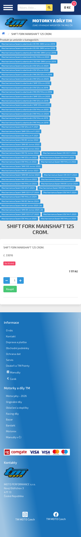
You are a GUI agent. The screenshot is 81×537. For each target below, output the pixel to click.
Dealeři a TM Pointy (17, 365)
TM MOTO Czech (25, 519)
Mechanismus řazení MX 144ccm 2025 (58, 218)
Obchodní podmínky (17, 348)
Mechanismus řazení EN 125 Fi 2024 (18, 188)
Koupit (10, 289)
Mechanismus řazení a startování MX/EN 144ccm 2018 (27, 92)
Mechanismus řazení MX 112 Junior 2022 (20, 153)
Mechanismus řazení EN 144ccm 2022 (19, 162)
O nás (9, 330)
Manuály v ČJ (13, 437)
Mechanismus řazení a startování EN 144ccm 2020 (25, 109)
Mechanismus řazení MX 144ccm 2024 (19, 197)
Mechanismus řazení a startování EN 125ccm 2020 (25, 66)
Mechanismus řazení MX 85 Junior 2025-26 (22, 205)
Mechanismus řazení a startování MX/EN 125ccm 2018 (27, 74)
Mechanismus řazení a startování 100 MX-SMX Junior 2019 (29, 61)
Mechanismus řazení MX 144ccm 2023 (19, 183)
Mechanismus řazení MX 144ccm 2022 (58, 162)
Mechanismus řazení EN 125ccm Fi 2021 (20, 127)
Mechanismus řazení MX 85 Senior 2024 (20, 201)
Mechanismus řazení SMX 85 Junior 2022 (21, 144)
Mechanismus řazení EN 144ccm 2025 (19, 218)
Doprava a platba (16, 342)
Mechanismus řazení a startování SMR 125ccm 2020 (26, 96)
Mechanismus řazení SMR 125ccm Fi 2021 (21, 131)
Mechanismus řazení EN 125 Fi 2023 (60, 175)
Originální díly (14, 401)
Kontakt (11, 336)
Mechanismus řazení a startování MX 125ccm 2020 (25, 79)
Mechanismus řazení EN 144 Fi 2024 (59, 192)
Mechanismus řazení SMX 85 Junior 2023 (21, 175)
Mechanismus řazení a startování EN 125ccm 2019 (25, 87)
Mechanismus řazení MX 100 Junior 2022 (20, 149)
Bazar (9, 419)
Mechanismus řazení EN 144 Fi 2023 (57, 179)
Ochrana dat (13, 353)
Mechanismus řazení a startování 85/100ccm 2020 (25, 57)
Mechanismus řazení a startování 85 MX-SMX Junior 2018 (28, 48)
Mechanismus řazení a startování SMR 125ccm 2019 (26, 105)
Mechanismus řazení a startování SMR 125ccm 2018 (26, 83)
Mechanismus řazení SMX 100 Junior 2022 (21, 166)
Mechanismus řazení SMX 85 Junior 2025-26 (22, 210)
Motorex (11, 431)
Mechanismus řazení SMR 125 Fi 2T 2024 (20, 192)
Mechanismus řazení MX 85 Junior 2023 (20, 170)
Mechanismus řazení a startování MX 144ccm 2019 (25, 122)
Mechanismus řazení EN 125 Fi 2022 (59, 153)
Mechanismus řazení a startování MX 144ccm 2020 (25, 114)
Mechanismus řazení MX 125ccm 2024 (56, 188)
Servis (9, 359)
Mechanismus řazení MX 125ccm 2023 (19, 179)
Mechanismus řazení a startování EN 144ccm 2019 (25, 118)
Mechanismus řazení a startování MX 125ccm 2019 (25, 101)
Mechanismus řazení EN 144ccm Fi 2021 (20, 135)
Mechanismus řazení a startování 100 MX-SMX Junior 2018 (29, 53)
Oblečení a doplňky (17, 407)
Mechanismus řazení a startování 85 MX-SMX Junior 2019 (28, 44)
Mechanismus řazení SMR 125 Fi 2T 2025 (20, 214)
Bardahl (10, 425)
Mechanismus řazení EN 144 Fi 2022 (57, 157)
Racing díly (12, 413)
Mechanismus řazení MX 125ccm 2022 (19, 157)
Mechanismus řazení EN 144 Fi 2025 (59, 214)
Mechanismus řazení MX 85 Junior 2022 (20, 140)
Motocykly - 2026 (16, 395)
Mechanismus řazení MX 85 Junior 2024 (59, 183)
